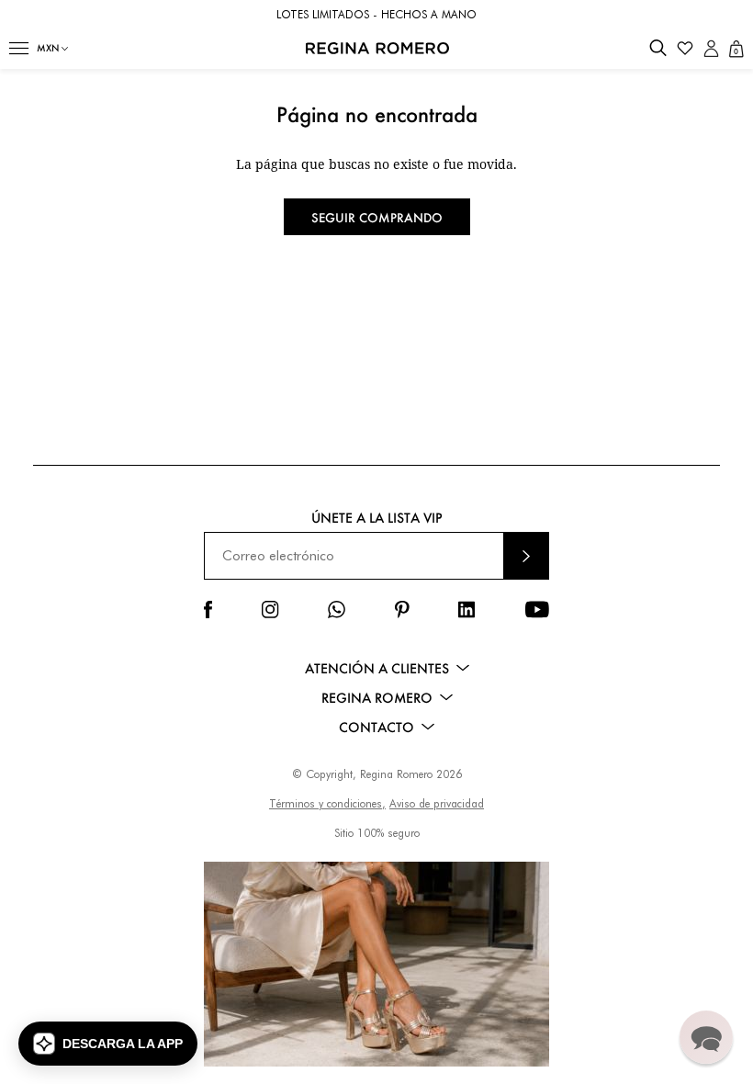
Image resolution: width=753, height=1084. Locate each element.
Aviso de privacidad (436, 803)
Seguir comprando (377, 217)
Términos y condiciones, (327, 803)
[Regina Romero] (377, 48)
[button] (18, 48)
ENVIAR (526, 555)
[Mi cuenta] (711, 48)
